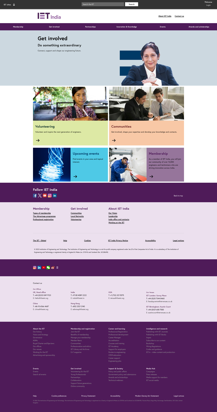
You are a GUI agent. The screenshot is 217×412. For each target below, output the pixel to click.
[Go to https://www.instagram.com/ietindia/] (50, 196)
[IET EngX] (57, 267)
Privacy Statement (88, 396)
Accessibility (150, 240)
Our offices (37, 346)
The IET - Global (39, 240)
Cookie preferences (59, 396)
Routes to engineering (116, 352)
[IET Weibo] (52, 267)
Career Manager (114, 337)
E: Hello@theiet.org (40, 298)
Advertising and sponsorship (44, 355)
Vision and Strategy (40, 334)
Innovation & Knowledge (127, 27)
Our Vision (112, 213)
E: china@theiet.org (40, 309)
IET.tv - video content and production (160, 352)
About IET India (164, 16)
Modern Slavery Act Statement (147, 396)
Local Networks (77, 216)
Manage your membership (81, 337)
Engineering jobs (114, 361)
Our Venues (150, 292)
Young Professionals (78, 374)
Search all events (39, 374)
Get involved (54, 27)
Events (163, 27)
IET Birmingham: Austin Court (158, 306)
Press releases (151, 374)
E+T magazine (76, 352)
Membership (18, 27)
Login (208, 5)
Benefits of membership (80, 334)
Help (65, 240)
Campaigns (150, 371)
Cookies (87, 240)
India (73, 292)
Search (131, 4)
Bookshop (150, 343)
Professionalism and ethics (81, 346)
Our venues (37, 349)
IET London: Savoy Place (156, 295)
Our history (37, 331)
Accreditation (113, 340)
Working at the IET (116, 222)
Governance (37, 337)
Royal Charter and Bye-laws (43, 343)
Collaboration (76, 380)
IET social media (152, 380)
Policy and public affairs (117, 371)
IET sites (7, 4)
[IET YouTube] (43, 268)
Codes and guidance (154, 349)
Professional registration (43, 219)
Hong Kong (75, 303)
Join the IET (75, 331)
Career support (114, 358)
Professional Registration (118, 331)
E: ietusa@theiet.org (116, 298)
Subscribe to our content (155, 340)
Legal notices (178, 240)
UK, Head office (39, 292)
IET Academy (113, 346)
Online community (78, 386)
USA (110, 292)
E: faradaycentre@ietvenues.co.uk (159, 301)
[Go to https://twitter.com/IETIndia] (40, 196)
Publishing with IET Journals (157, 331)
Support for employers (117, 349)
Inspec (148, 337)
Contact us (179, 16)
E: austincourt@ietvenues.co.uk (158, 312)
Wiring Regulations (153, 346)
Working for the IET (40, 352)
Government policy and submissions (122, 374)
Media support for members (156, 377)
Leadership (113, 216)
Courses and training (116, 343)
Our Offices (37, 289)
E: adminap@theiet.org (79, 309)
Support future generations (81, 383)
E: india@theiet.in (77, 298)
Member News (76, 340)
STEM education (114, 355)
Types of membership (42, 213)
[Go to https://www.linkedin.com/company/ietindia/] (55, 196)
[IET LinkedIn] (39, 267)
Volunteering (76, 219)
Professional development (118, 334)
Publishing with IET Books (156, 334)
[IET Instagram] (34, 267)
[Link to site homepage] (56, 16)
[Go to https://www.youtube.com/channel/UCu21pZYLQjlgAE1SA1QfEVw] (45, 196)
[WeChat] (48, 267)
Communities (76, 213)
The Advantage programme (44, 216)
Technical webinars (115, 380)
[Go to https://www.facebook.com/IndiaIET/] (35, 196)
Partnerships (90, 27)
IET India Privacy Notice (118, 240)
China (35, 303)
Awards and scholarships (199, 27)
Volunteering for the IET (80, 371)
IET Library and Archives (80, 349)
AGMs (35, 340)
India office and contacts (118, 219)
